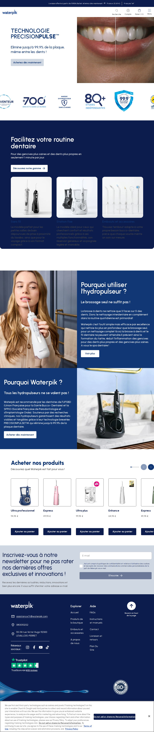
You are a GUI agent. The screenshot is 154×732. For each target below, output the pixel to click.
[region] (77, 716)
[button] (116, 12)
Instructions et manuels (96, 621)
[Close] (149, 716)
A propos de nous (75, 641)
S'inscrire (113, 575)
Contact (94, 629)
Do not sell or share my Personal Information (115, 717)
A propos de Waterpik (24, 70)
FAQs (92, 612)
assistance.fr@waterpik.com (32, 616)
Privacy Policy (71, 729)
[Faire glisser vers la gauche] (144, 467)
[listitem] (42, 101)
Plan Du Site (94, 648)
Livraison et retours (96, 637)
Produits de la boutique (77, 621)
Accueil (75, 612)
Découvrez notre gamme (27, 168)
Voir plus (90, 353)
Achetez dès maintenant (27, 62)
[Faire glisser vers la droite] (151, 467)
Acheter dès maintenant (20, 434)
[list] (82, 506)
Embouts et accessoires (77, 631)
